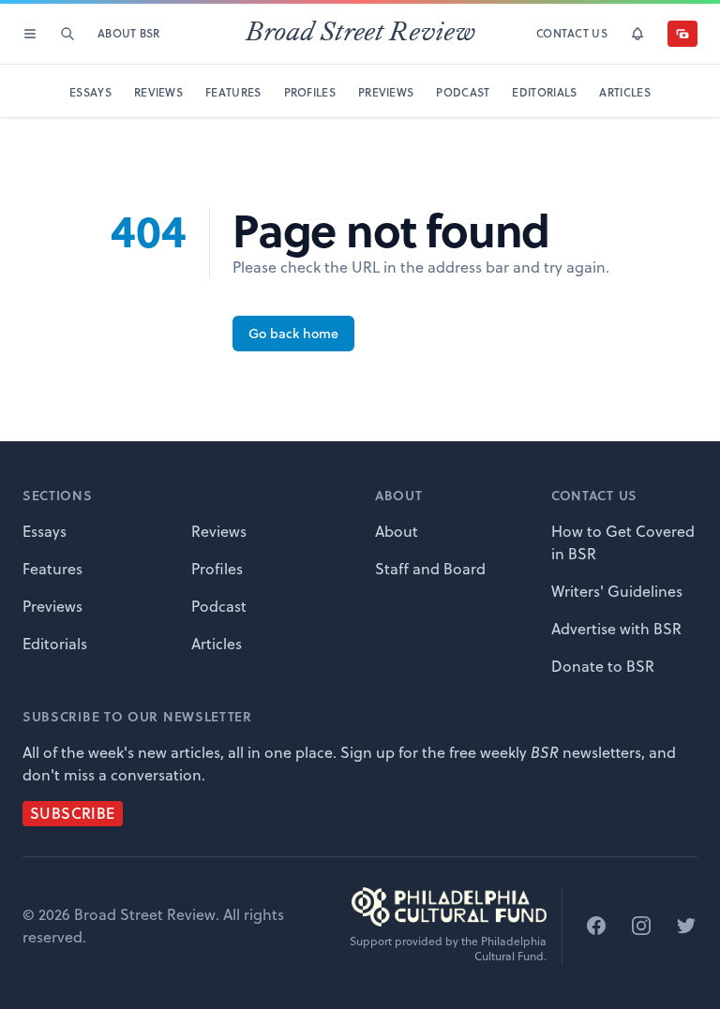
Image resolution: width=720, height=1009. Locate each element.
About (396, 531)
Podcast (219, 606)
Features (52, 568)
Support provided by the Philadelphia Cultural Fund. (448, 949)
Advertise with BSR (616, 628)
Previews (52, 606)
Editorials (54, 643)
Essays (44, 531)
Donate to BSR (602, 666)
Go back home (293, 333)
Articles (216, 643)
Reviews (219, 531)
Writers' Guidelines (616, 591)
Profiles (217, 568)
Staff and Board (430, 568)
